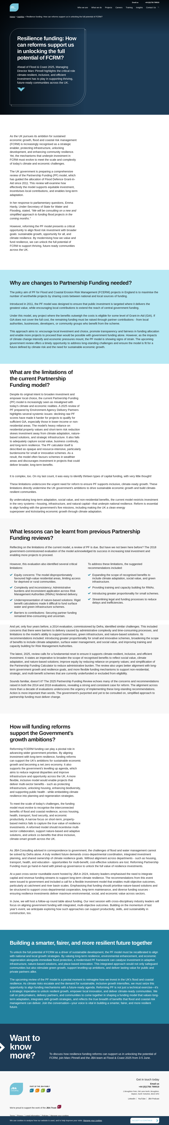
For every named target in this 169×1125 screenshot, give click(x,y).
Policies (45, 1116)
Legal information (32, 1116)
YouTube (142, 1099)
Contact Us (151, 7)
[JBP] (49, 1090)
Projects (108, 7)
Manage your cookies (59, 1116)
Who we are (82, 7)
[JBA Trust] (59, 1108)
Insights (139, 7)
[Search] (158, 7)
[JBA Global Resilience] (43, 1090)
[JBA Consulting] (14, 7)
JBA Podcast (153, 1099)
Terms (12, 1116)
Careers (119, 7)
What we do (96, 7)
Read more (47, 66)
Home (12, 17)
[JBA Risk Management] (37, 1090)
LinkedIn (131, 1099)
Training (129, 7)
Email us (135, 2)
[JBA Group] (32, 1090)
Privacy (20, 1116)
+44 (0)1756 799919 (152, 2)
